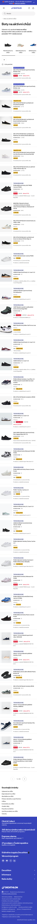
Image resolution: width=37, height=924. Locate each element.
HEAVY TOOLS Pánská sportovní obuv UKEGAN (23, 636)
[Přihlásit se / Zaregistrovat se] (29, 8)
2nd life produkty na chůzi (10, 811)
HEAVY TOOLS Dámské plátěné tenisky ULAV (22, 654)
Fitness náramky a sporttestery (11, 799)
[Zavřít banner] (34, 2)
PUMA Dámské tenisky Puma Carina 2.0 (24, 542)
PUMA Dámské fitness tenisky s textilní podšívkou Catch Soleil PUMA (23, 761)
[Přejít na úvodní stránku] (16, 8)
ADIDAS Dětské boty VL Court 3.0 (23, 506)
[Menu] (4, 8)
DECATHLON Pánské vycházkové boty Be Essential (23, 103)
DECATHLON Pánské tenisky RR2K (23, 686)
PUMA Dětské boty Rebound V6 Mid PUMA (24, 452)
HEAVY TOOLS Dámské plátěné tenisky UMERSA (22, 705)
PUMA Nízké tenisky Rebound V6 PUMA (23, 577)
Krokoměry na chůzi (8, 804)
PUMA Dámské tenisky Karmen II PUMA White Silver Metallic (23, 560)
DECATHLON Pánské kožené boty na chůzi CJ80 (24, 221)
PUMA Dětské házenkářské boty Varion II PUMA (23, 597)
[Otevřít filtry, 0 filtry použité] (4, 60)
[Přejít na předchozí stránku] (12, 779)
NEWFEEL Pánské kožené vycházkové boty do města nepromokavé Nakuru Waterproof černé (23, 206)
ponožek (5, 34)
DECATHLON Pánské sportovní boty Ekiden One (24, 70)
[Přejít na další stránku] (24, 779)
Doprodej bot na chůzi (8, 794)
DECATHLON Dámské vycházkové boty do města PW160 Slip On (23, 238)
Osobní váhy (5, 806)
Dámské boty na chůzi (21, 51)
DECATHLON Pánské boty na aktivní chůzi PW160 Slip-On (24, 167)
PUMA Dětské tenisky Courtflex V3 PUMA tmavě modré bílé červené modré (24, 380)
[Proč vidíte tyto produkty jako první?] (2, 64)
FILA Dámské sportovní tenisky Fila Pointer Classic (24, 723)
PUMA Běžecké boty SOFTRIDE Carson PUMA (22, 186)
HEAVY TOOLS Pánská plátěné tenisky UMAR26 (22, 740)
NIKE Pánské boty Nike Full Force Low (24, 325)
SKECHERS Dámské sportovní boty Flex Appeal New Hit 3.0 (24, 433)
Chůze (4, 801)
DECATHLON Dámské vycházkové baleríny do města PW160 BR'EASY (24, 134)
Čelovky (4, 813)
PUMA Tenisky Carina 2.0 (21, 490)
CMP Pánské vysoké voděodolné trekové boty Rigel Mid (23, 307)
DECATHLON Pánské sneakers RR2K (24, 397)
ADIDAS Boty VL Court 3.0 (21, 360)
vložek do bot (17, 34)
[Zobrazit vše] (2, 18)
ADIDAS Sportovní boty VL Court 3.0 (24, 272)
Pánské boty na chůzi (8, 51)
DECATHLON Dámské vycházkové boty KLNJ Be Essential (23, 120)
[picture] (6, 73)
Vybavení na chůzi (7, 791)
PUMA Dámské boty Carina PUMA (23, 256)
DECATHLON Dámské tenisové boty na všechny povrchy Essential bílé (24, 153)
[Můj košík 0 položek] (33, 8)
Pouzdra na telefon (8, 809)
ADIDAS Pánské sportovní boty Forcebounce (22, 291)
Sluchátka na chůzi (8, 796)
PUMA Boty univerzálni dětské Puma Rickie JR (24, 672)
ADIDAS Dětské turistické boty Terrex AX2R (22, 523)
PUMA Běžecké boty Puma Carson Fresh (23, 470)
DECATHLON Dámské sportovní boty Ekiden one (24, 87)
